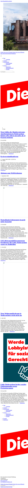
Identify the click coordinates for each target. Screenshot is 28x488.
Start (4, 58)
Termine (5, 60)
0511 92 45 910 (4, 480)
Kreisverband (6, 62)
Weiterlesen (11, 153)
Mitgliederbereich (10, 68)
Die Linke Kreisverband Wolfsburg (8, 53)
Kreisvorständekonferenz (9, 156)
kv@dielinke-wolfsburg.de (6, 481)
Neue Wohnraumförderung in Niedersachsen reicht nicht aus (11, 314)
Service (4, 65)
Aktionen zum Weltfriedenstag (11, 173)
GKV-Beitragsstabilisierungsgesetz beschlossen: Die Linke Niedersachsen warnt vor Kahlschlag (14, 242)
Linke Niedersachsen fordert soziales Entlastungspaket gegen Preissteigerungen (13, 386)
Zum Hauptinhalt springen (6, 1)
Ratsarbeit (8, 64)
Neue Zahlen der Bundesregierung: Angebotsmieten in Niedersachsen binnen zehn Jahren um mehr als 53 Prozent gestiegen (13, 134)
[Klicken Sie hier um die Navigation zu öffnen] (1, 56)
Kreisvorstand (9, 63)
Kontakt (7, 69)
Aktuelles (8, 59)
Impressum (8, 66)
